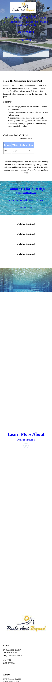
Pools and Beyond (36, 18)
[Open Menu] (48, 8)
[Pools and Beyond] (23, 7)
